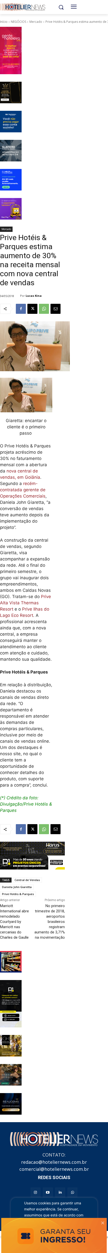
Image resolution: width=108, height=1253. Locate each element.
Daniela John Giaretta (17, 887)
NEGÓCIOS (18, 22)
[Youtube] (48, 1192)
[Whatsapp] (72, 1192)
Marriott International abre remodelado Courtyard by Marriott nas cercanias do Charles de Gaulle (14, 922)
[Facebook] (21, 309)
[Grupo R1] (11, 1004)
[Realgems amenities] (11, 1104)
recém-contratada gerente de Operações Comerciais (22, 490)
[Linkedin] (60, 1192)
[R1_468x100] (32, 862)
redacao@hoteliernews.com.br (54, 1162)
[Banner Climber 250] (11, 179)
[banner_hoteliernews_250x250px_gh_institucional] (11, 1045)
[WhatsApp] (44, 309)
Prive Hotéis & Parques (18, 894)
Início (4, 22)
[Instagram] (35, 1192)
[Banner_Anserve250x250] (11, 962)
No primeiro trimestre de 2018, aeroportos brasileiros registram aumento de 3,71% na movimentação (49, 922)
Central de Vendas (27, 880)
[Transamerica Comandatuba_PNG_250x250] (11, 1075)
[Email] (55, 309)
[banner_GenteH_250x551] (11, 50)
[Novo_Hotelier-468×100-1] (32, 848)
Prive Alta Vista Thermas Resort (25, 603)
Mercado (35, 22)
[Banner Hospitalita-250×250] (11, 92)
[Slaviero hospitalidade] (11, 150)
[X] (32, 309)
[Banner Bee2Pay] (11, 209)
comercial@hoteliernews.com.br (54, 1169)
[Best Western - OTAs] (11, 121)
